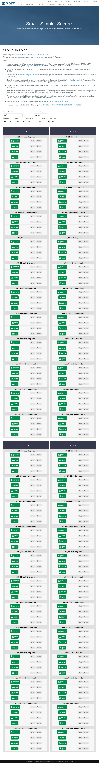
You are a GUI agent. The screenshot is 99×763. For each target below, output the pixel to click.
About (20, 4)
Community (51, 4)
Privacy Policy (69, 761)
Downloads (29, 4)
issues (68, 1)
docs (49, 1)
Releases (40, 4)
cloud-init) (39, 66)
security (94, 1)
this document (28, 75)
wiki (56, 1)
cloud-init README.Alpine (60, 101)
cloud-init (79, 80)
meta (39, 140)
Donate (70, 4)
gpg (33, 140)
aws (16, 146)
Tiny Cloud (30, 66)
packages (77, 1)
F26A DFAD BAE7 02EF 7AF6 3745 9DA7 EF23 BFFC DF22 (60, 105)
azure (15, 152)
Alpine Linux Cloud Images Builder (37, 54)
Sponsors (61, 4)
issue (42, 57)
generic (15, 141)
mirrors (86, 1)
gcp (15, 157)
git (61, 1)
